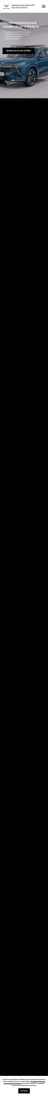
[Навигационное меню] (43, 6)
